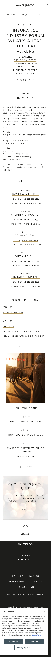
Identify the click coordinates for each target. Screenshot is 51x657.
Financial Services (13, 312)
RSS (32, 587)
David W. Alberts (25, 60)
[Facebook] (27, 98)
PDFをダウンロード (25, 80)
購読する (25, 510)
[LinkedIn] (18, 98)
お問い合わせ (22, 587)
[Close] (45, 611)
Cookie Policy (37, 635)
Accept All (13, 641)
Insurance (8, 326)
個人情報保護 (33, 576)
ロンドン (16, 240)
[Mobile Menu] (4, 5)
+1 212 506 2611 (31, 199)
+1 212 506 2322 (31, 261)
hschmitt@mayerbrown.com (24, 167)
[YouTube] (22, 560)
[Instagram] (29, 560)
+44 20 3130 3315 (30, 240)
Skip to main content (11, 2)
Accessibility (34, 581)
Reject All (34, 641)
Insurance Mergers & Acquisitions (21, 331)
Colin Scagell (25, 73)
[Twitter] (32, 98)
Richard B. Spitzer (25, 70)
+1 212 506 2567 (31, 220)
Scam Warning (17, 581)
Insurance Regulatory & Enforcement (23, 336)
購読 (13, 576)
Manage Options (24, 648)
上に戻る (25, 533)
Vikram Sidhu (25, 66)
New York (17, 199)
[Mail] (23, 98)
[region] (24, 631)
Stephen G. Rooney (25, 63)
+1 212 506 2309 (31, 282)
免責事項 (22, 576)
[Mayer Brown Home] (25, 5)
